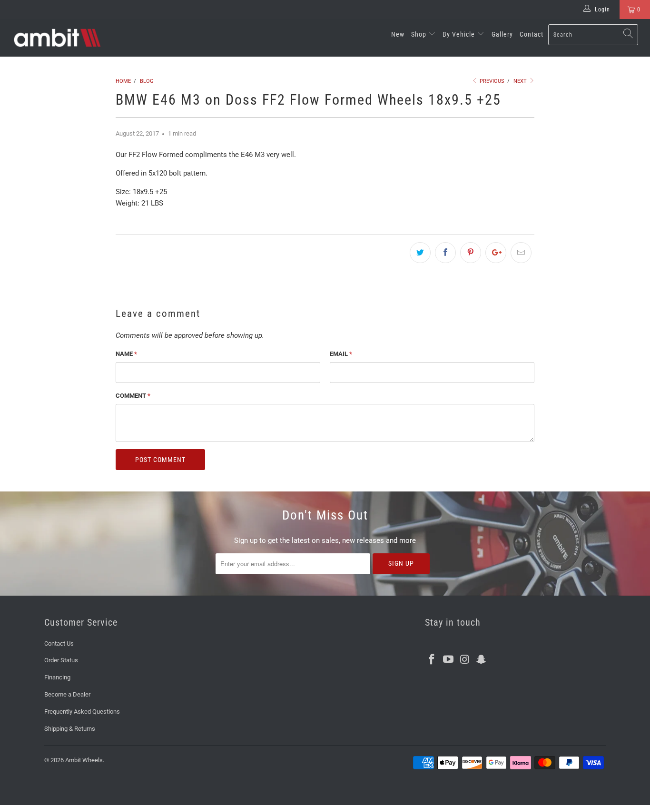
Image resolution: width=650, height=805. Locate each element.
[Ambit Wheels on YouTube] (449, 660)
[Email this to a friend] (521, 252)
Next (520, 81)
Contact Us (59, 643)
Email (341, 353)
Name (126, 353)
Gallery (502, 34)
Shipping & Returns (69, 728)
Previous (491, 81)
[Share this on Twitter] (420, 252)
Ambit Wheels (84, 760)
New (397, 34)
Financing (57, 677)
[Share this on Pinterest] (470, 252)
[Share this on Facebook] (445, 252)
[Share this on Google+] (495, 252)
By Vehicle (460, 34)
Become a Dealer (67, 694)
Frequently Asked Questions (82, 711)
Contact (531, 34)
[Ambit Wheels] (57, 38)
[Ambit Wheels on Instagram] (465, 660)
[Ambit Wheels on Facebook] (432, 660)
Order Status (61, 660)
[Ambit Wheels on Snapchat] (481, 660)
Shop (419, 34)
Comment (133, 395)
